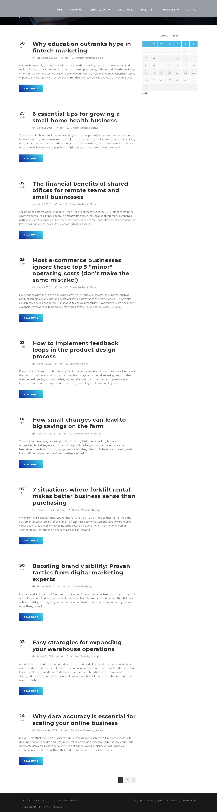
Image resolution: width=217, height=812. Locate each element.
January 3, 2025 (44, 656)
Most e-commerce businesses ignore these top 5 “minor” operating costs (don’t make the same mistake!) (80, 270)
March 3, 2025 (43, 363)
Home (59, 9)
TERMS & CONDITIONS (64, 800)
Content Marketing (85, 57)
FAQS (46, 800)
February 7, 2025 (45, 510)
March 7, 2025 (43, 204)
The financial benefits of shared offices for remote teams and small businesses (80, 190)
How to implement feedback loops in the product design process (75, 350)
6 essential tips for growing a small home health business (76, 117)
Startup (99, 57)
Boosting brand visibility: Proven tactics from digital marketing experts (81, 572)
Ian (66, 57)
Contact (192, 9)
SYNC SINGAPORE (31, 807)
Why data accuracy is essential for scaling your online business (84, 719)
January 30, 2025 (45, 586)
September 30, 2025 (47, 57)
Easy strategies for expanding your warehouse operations (77, 645)
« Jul (145, 93)
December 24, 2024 (46, 730)
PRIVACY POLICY (30, 800)
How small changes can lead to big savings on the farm (79, 422)
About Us (76, 9)
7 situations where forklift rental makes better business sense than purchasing (84, 496)
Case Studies (125, 9)
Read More (31, 88)
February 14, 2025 (45, 433)
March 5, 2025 (43, 287)
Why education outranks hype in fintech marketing (81, 47)
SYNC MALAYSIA (53, 807)
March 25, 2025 (44, 127)
